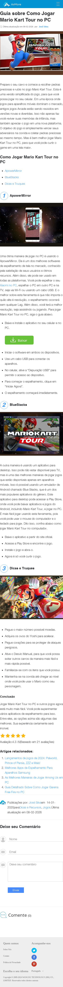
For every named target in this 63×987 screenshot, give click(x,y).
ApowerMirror (13, 170)
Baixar (22, 340)
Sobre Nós (7, 949)
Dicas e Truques (15, 183)
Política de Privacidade (12, 962)
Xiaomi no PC (8, 285)
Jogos (47, 807)
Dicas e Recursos (30, 807)
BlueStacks (12, 177)
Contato (6, 956)
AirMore (16, 4)
